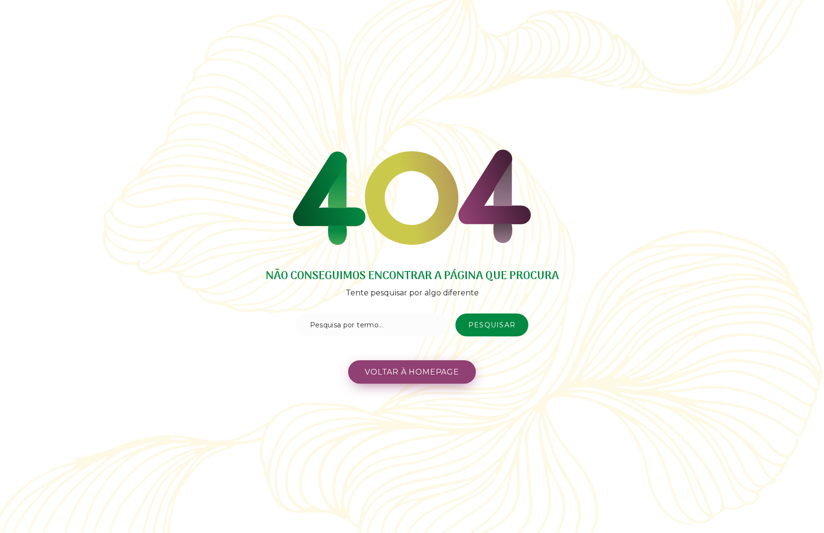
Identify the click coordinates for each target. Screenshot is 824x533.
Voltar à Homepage (412, 371)
